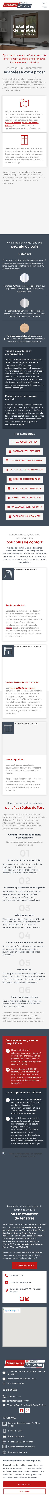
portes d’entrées (13, 123)
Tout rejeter (24, 1491)
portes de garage (30, 123)
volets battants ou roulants (22, 688)
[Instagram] (27, 1299)
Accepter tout (24, 1484)
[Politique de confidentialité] (24, 1477)
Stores (9, 628)
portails (8, 125)
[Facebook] (22, 1299)
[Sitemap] (24, 1480)
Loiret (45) (23, 1244)
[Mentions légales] (24, 1474)
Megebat (37, 1099)
